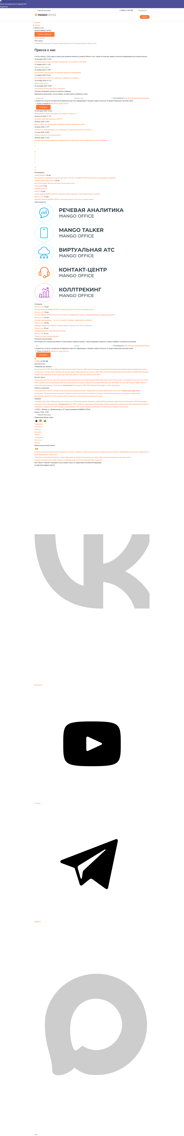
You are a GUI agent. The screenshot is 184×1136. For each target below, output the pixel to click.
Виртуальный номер (69, 369)
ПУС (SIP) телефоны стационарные (82, 404)
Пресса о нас (92, 43)
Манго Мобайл (133, 372)
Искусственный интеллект (77, 391)
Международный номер (110, 401)
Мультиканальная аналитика (55, 393)
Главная (37, 43)
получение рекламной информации (136, 98)
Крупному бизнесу (81, 401)
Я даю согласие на (53, 103)
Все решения (53, 404)
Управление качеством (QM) (97, 391)
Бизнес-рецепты (46, 43)
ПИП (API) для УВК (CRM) (110, 383)
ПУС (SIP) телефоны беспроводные (63, 407)
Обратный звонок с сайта (74, 375)
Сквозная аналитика (88, 393)
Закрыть (40, 41)
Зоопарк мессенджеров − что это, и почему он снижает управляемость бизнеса (63, 320)
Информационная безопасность (62, 401)
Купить (144, 17)
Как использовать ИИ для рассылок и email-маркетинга (54, 183)
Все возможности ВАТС (92, 375)
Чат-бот (50, 391)
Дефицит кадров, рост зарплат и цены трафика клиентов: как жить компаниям (63, 325)
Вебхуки (93, 385)
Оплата (37, 435)
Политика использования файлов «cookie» (49, 457)
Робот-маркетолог (71, 396)
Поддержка (142, 10)
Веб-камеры (99, 404)
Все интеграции (114, 385)
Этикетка (80, 369)
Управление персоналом (104, 380)
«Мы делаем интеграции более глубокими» (49, 89)
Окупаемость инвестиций (131, 393)
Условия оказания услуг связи (45, 460)
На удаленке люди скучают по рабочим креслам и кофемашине (57, 72)
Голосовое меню (49, 372)
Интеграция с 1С (103, 385)
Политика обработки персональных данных (50, 452)
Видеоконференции (134, 369)
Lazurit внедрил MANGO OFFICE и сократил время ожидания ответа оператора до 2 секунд (67, 194)
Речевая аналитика (60, 391)
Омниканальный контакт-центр (46, 380)
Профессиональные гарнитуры (115, 404)
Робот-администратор (42, 383)
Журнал (37, 443)
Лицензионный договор (108, 452)
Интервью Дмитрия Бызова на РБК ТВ (48, 119)
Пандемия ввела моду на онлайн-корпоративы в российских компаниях (60, 62)
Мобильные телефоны (111, 407)
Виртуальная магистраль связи (88, 372)
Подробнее (4, 7)
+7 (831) (126, 10)
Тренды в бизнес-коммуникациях (46, 336)
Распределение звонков (119, 372)
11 (35, 167)
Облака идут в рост (41, 83)
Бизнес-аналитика (114, 391)
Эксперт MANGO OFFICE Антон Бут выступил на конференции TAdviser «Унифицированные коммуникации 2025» (74, 315)
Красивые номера (94, 401)
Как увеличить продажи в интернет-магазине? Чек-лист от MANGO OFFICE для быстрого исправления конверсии (75, 178)
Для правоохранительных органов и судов (115, 457)
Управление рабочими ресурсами (63, 383)
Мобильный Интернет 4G (94, 407)
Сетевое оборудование (134, 404)
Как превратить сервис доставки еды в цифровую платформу (56, 78)
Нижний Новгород (43, 10)
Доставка (37, 432)
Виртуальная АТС (40, 369)
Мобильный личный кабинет (65, 372)
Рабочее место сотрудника (123, 380)
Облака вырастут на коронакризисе (47, 135)
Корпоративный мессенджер (116, 369)
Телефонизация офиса (42, 401)
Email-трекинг (116, 393)
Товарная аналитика (103, 393)
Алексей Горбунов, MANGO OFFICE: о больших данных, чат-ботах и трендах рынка (63, 199)
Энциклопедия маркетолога (63, 43)
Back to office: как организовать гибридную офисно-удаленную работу (59, 124)
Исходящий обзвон (65, 380)
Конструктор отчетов (140, 380)
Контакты (38, 440)
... (35, 148)
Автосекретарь (59, 375)
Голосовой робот (40, 391)
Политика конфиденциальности (68, 460)
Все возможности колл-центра (51, 385)
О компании (38, 437)
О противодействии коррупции (91, 460)
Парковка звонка (40, 189)
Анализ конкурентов (73, 393)
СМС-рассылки (105, 372)
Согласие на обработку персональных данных (83, 452)
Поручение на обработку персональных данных (82, 457)
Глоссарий (77, 43)
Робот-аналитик (58, 396)
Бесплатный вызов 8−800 (128, 401)
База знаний (80, 383)
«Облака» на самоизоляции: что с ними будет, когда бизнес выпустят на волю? (63, 130)
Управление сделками (93, 383)
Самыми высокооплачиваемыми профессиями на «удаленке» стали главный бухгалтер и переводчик (71, 140)
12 (35, 170)
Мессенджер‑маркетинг (43, 396)
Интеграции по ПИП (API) (81, 385)
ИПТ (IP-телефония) (54, 369)
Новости (84, 43)
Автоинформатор (47, 375)
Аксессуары (124, 407)
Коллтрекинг (39, 393)
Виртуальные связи (41, 67)
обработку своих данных (60, 103)
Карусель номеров (99, 369)
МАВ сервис (88, 369)
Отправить (43, 107)
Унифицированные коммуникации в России (50, 331)
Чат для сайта (124, 383)
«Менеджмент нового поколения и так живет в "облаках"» (55, 114)
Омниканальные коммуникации (83, 380)
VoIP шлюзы (80, 407)
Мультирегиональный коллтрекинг (90, 396)
